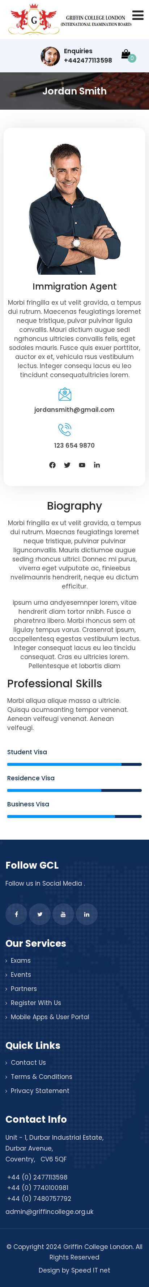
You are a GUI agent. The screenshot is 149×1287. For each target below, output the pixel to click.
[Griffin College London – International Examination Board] (68, 20)
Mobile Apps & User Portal (50, 1017)
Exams (21, 960)
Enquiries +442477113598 (88, 56)
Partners (24, 988)
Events (21, 974)
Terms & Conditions (41, 1076)
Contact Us (28, 1062)
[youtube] (63, 914)
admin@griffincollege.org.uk (49, 1211)
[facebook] (16, 914)
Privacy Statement (40, 1090)
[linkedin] (87, 914)
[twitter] (40, 914)
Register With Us (36, 1003)
